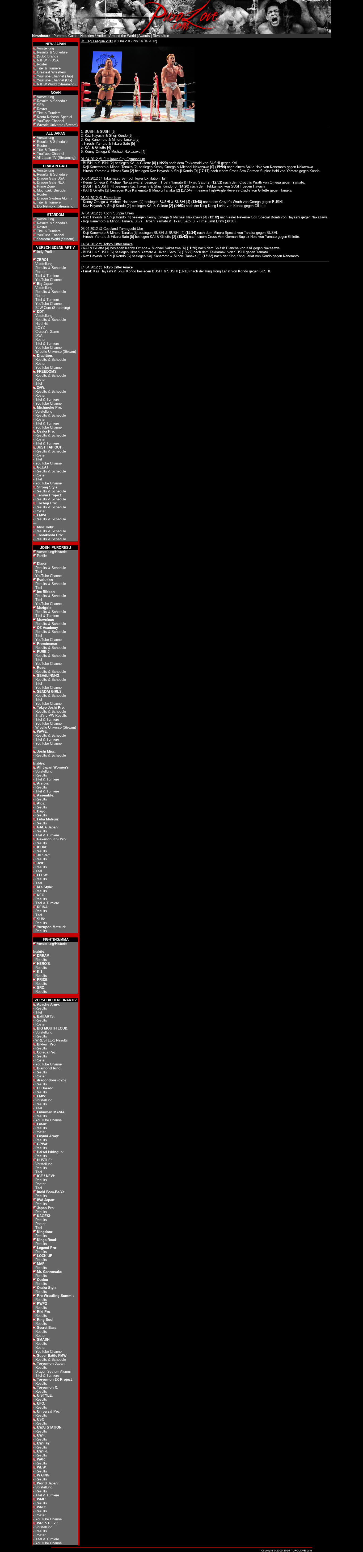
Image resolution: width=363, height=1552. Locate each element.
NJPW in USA (48, 60)
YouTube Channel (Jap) (55, 76)
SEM (41, 105)
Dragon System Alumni (54, 198)
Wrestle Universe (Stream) (57, 125)
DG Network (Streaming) (55, 206)
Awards (144, 36)
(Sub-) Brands (47, 56)
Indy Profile (45, 252)
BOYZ (40, 328)
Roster (42, 64)
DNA (39, 336)
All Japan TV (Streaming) (56, 158)
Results (41, 775)
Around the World (122, 36)
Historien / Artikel (93, 36)
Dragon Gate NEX (51, 182)
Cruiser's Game (47, 332)
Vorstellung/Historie (52, 552)
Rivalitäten (161, 36)
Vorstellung (45, 48)
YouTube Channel (50, 121)
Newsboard (41, 36)
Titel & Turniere (49, 68)
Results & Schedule (52, 52)
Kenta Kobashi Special (54, 117)
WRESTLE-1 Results (51, 1040)
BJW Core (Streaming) (52, 308)
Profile (42, 556)
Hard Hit (41, 324)
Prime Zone (46, 186)
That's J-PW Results (51, 715)
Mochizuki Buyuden (52, 190)
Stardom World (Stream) (55, 239)
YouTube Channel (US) (54, 80)
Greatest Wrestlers (51, 72)
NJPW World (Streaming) (56, 84)
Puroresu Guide (65, 36)
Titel (38, 383)
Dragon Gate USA (51, 178)
